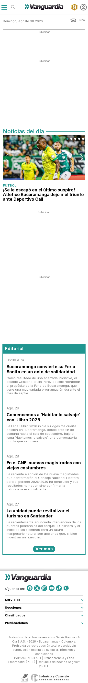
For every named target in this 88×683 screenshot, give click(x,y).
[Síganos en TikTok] (59, 588)
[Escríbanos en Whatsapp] (66, 588)
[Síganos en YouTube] (52, 588)
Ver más (44, 548)
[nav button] (4, 7)
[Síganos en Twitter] (37, 588)
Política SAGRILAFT (27, 658)
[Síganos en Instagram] (44, 588)
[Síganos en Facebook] (30, 588)
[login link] (83, 7)
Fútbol (9, 185)
